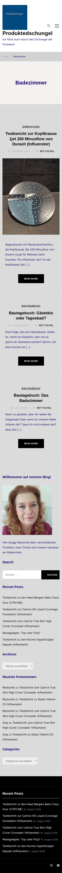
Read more (31, 278)
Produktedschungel (27, 33)
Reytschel (47, 151)
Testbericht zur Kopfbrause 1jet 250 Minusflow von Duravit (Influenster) (31, 138)
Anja (5, 722)
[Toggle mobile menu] (57, 26)
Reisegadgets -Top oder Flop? (21, 633)
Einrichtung (31, 127)
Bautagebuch (31, 306)
